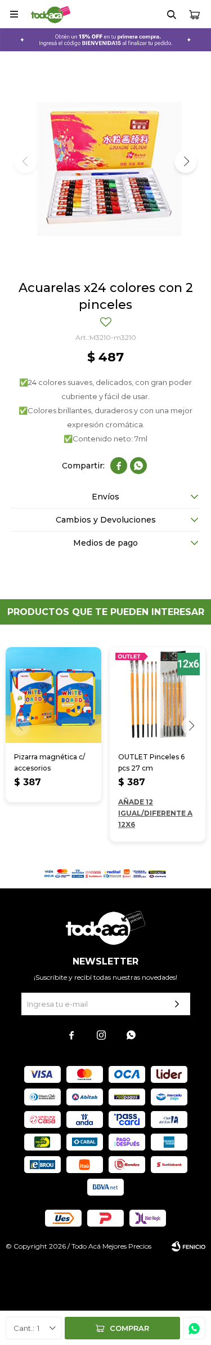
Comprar (129, 1328)
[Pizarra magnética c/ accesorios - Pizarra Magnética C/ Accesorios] (53, 695)
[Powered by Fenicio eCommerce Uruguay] (188, 1246)
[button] (171, 14)
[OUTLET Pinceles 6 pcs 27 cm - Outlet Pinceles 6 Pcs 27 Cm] (157, 695)
